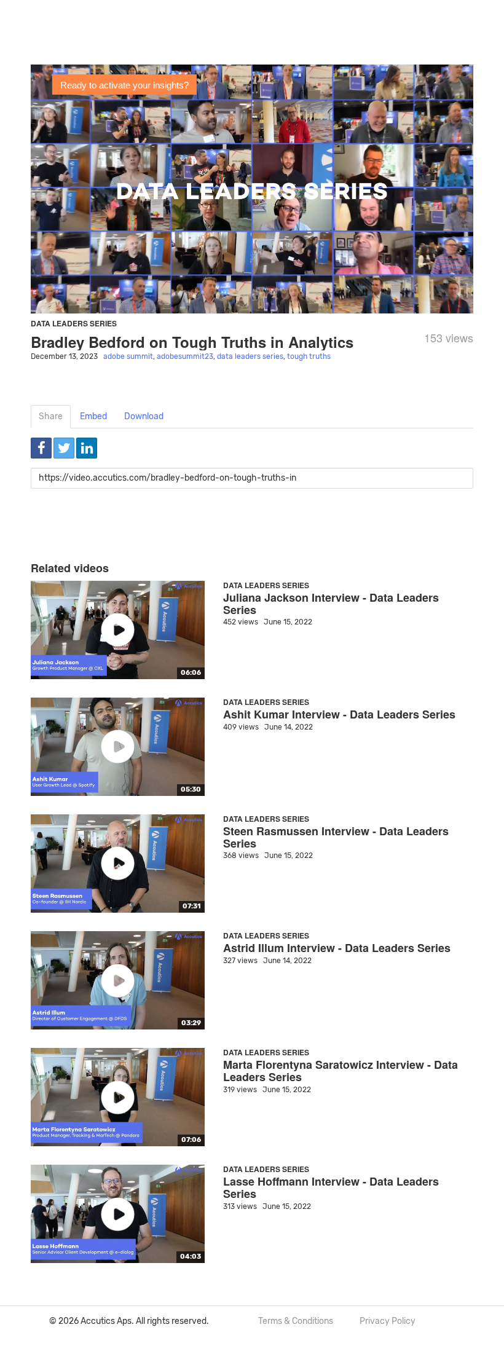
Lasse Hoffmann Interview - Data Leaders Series (331, 1187)
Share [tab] (51, 416)
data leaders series (250, 356)
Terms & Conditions (295, 1321)
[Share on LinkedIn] (86, 448)
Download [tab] (143, 416)
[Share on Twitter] (63, 448)
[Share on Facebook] (41, 448)
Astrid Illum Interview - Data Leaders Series (337, 948)
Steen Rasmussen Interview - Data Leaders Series (336, 837)
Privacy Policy (387, 1321)
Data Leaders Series (74, 323)
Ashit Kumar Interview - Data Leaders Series (339, 714)
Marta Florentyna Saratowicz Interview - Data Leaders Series (340, 1071)
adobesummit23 (185, 356)
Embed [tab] (93, 416)
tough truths (309, 356)
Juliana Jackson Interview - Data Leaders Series (331, 603)
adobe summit (128, 356)
